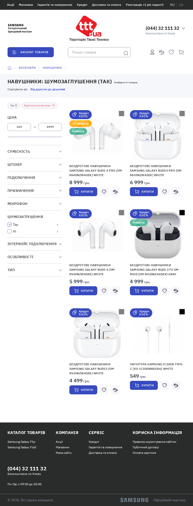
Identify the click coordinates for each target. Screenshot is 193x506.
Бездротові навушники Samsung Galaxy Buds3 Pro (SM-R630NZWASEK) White (156, 170)
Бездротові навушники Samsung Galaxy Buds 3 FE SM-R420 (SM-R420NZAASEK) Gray (155, 269)
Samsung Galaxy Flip (21, 442)
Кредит (82, 5)
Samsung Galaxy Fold (22, 447)
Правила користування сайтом (154, 442)
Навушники (52, 67)
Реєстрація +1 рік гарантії (144, 5)
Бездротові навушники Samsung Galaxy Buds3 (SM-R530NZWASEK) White (92, 368)
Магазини (26, 5)
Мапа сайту (64, 453)
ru (172, 5)
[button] (97, 136)
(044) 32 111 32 (162, 28)
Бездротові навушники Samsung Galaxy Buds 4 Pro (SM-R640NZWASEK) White (96, 170)
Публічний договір (146, 447)
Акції (10, 5)
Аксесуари (27, 67)
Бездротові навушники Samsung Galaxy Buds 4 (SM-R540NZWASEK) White (92, 269)
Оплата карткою (144, 453)
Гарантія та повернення (54, 5)
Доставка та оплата (106, 5)
